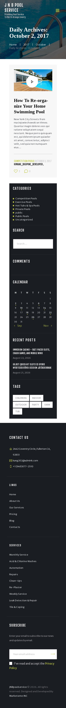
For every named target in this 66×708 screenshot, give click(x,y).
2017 (26, 44)
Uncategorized (24, 219)
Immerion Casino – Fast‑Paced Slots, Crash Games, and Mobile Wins (31, 351)
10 (21, 308)
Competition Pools (24, 161)
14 (44, 308)
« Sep (18, 325)
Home (13, 44)
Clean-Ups (15, 580)
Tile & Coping (17, 607)
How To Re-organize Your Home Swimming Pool (31, 106)
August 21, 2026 (21, 372)
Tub (17, 411)
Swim (47, 404)
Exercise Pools (23, 202)
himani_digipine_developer (28, 164)
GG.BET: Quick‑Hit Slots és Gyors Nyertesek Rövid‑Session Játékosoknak (32, 366)
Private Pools (22, 209)
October (41, 44)
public (19, 212)
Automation (16, 567)
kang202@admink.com (25, 460)
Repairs (13, 574)
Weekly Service (18, 593)
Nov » (48, 325)
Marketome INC (18, 695)
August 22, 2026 (22, 358)
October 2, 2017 (43, 161)
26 (33, 317)
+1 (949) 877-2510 (23, 466)
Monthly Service (18, 554)
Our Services (16, 507)
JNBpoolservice (18, 686)
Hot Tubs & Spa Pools (27, 205)
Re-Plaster (15, 587)
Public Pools (22, 216)
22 (50, 312)
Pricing (13, 514)
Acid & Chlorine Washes (23, 561)
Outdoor (21, 404)
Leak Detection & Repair (23, 600)
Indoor (36, 398)
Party (35, 404)
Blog (11, 520)
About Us (14, 500)
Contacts (14, 527)
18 (27, 312)
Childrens (21, 398)
